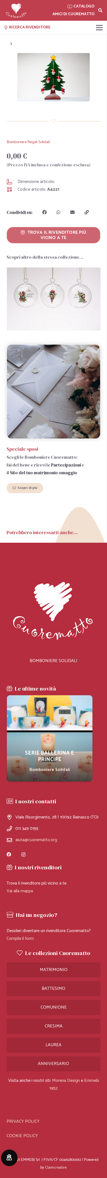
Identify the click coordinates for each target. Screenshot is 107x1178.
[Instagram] (23, 854)
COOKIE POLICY (22, 1136)
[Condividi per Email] (72, 212)
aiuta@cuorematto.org (36, 840)
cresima (54, 1026)
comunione (54, 1007)
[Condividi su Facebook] (44, 212)
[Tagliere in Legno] (49, 738)
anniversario (53, 1063)
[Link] (16, 10)
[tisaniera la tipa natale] (53, 298)
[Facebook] (9, 854)
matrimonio (53, 970)
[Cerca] (100, 10)
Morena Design (66, 1080)
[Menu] (99, 28)
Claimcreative (56, 1167)
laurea (53, 1045)
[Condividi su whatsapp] (58, 212)
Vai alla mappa (20, 891)
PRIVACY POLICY (23, 1121)
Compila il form (20, 938)
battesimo (53, 988)
